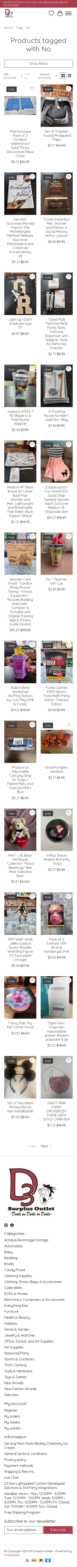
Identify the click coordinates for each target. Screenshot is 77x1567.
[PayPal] (34, 1561)
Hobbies (10, 1323)
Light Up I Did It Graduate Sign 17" (20, 323)
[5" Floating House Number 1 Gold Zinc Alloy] (57, 386)
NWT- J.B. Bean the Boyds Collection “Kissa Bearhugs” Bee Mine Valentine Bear (20, 865)
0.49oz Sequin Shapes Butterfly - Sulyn (56, 859)
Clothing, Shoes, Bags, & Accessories (33, 1282)
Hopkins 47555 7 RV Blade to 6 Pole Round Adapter (20, 417)
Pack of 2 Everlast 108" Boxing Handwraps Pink (56, 945)
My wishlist (12, 1428)
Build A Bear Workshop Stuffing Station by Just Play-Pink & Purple (20, 696)
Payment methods (18, 1465)
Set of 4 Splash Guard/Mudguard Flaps (57, 135)
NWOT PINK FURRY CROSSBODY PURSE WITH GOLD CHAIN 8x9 (56, 1111)
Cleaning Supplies (18, 1276)
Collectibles (13, 1288)
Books (9, 1264)
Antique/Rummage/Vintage (26, 1240)
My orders (12, 1416)
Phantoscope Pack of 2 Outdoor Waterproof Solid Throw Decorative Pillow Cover (20, 143)
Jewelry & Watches (19, 1335)
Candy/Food (14, 1270)
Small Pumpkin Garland (56, 769)
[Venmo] (48, 1561)
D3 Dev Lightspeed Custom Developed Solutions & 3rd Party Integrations (34, 1485)
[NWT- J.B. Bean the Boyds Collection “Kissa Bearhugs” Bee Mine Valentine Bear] (20, 830)
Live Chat (11, 1477)
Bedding (10, 1258)
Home (8, 27)
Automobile (13, 1246)
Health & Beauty (17, 1317)
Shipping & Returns (19, 1471)
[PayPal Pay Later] (41, 1561)
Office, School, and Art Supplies (28, 1341)
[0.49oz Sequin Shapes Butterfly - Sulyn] (57, 830)
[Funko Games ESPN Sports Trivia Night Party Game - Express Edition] (57, 662)
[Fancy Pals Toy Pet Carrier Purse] (20, 997)
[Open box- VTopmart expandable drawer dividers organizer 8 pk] (57, 997)
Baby (8, 1252)
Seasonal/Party (16, 1353)
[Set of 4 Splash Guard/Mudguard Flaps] (57, 105)
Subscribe (58, 1530)
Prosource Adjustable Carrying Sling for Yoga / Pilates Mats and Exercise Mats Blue (20, 779)
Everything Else (16, 1305)
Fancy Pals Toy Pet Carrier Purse (20, 1025)
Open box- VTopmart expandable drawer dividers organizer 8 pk (56, 1031)
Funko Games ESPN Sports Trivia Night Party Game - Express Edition (56, 696)
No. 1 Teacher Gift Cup (56, 581)
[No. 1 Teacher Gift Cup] (57, 553)
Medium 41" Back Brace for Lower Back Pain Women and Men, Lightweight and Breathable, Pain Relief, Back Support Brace (20, 501)
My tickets (12, 1422)
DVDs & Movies (16, 1294)
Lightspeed (11, 1554)
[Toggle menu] (68, 13)
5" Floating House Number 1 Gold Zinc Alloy (57, 415)
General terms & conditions (25, 1454)
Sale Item (11, 1395)
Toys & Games (15, 1377)
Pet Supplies (13, 1347)
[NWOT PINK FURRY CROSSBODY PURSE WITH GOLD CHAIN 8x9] (57, 1077)
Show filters (39, 63)
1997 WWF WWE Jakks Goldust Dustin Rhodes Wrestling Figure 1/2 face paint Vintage (20, 949)
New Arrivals (14, 1383)
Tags (19, 27)
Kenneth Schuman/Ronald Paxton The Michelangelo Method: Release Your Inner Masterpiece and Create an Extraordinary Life (20, 237)
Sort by (27, 75)
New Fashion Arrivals (20, 1389)
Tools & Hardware (18, 1371)
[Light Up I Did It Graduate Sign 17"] (20, 294)
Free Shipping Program (22, 1512)
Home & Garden (17, 1329)
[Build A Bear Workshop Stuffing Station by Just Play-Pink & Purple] (20, 662)
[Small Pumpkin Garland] (57, 742)
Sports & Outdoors (19, 1359)
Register (10, 1410)
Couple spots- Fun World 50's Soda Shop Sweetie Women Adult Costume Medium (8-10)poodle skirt (56, 499)
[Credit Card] (27, 1561)
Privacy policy (15, 1460)
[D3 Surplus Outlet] (8, 13)
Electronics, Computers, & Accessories (34, 1299)
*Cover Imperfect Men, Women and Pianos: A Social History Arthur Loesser (56, 227)
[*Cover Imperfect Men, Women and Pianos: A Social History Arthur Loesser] (57, 193)
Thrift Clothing (15, 1365)
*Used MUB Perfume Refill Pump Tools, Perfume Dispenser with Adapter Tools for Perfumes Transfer (56, 333)
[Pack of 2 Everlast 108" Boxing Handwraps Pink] (57, 913)
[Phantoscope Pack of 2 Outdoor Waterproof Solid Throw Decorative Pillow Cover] (20, 105)
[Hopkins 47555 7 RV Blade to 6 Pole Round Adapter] (20, 386)
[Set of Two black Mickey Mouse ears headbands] (20, 1077)
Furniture (11, 1311)
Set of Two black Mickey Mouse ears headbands (20, 1107)
